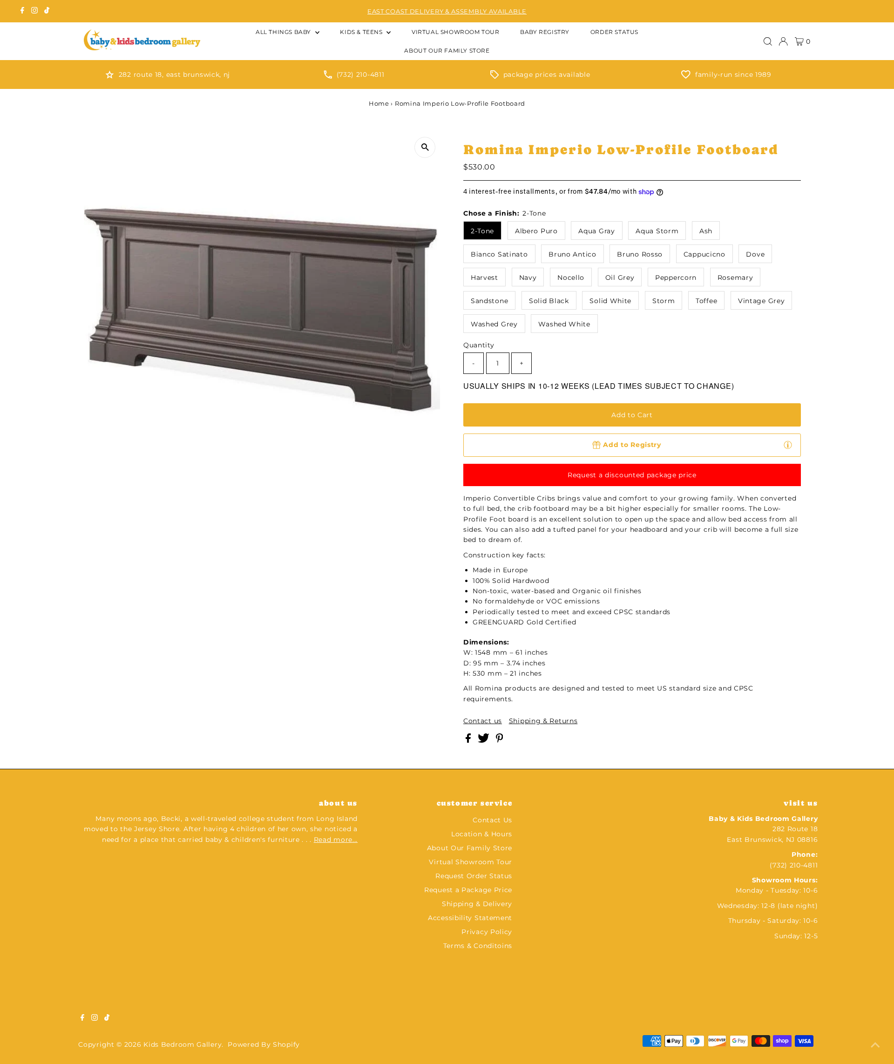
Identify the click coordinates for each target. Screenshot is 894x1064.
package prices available (546, 74)
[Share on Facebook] (469, 740)
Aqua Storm (657, 231)
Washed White (564, 324)
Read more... (336, 839)
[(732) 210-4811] (328, 76)
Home (379, 103)
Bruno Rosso (640, 254)
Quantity (478, 345)
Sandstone (489, 301)
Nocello (570, 277)
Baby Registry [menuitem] (544, 31)
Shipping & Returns (543, 721)
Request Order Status (473, 876)
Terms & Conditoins (478, 946)
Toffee (706, 301)
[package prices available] (494, 76)
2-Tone (482, 231)
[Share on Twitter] (484, 740)
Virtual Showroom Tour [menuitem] (456, 31)
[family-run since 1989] (686, 76)
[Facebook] (22, 11)
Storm (663, 301)
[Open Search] (768, 41)
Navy (528, 277)
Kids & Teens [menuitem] (362, 31)
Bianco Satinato (499, 254)
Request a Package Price (468, 890)
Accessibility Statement (470, 918)
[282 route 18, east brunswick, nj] (109, 76)
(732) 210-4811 (361, 74)
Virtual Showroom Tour (470, 862)
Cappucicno (704, 254)
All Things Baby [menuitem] (284, 31)
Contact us (482, 721)
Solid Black (549, 301)
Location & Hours (481, 834)
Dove (755, 254)
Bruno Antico (572, 254)
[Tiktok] (47, 11)
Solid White (610, 301)
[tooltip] (788, 445)
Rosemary (735, 277)
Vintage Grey (761, 301)
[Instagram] (34, 11)
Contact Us (492, 820)
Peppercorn (676, 277)
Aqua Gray (596, 231)
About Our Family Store (469, 848)
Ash (705, 231)
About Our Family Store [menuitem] (446, 50)
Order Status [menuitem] (614, 31)
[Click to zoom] (424, 147)
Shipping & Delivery (477, 904)
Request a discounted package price (632, 475)
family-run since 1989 (733, 74)
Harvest (484, 277)
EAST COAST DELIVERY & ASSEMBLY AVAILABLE (447, 11)
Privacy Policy (486, 932)
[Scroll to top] (875, 1045)
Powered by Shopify (264, 1044)
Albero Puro (536, 231)
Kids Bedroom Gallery (182, 1044)
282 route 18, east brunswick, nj (174, 74)
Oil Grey (620, 277)
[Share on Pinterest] (499, 740)
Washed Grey (494, 324)
